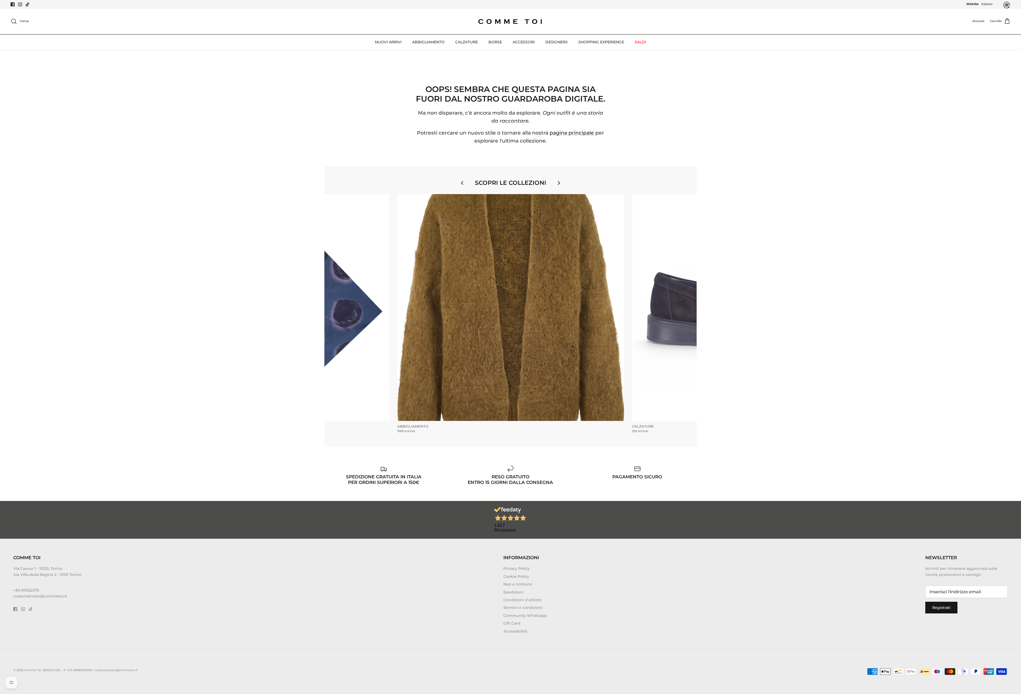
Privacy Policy (516, 568)
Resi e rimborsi (517, 584)
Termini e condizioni (522, 607)
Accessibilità (515, 631)
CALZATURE (466, 42)
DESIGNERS (556, 42)
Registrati (941, 607)
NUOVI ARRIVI (388, 42)
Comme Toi (32, 670)
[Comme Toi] (510, 21)
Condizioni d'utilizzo (522, 599)
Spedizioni (513, 592)
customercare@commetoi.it (40, 596)
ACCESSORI (524, 42)
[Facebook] (13, 4)
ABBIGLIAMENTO (428, 42)
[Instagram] (20, 4)
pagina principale (572, 133)
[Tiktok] (28, 4)
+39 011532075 (26, 590)
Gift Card (511, 623)
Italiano (987, 4)
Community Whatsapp (525, 615)
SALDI (640, 42)
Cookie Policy (516, 576)
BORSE (495, 42)
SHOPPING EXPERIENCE (601, 42)
